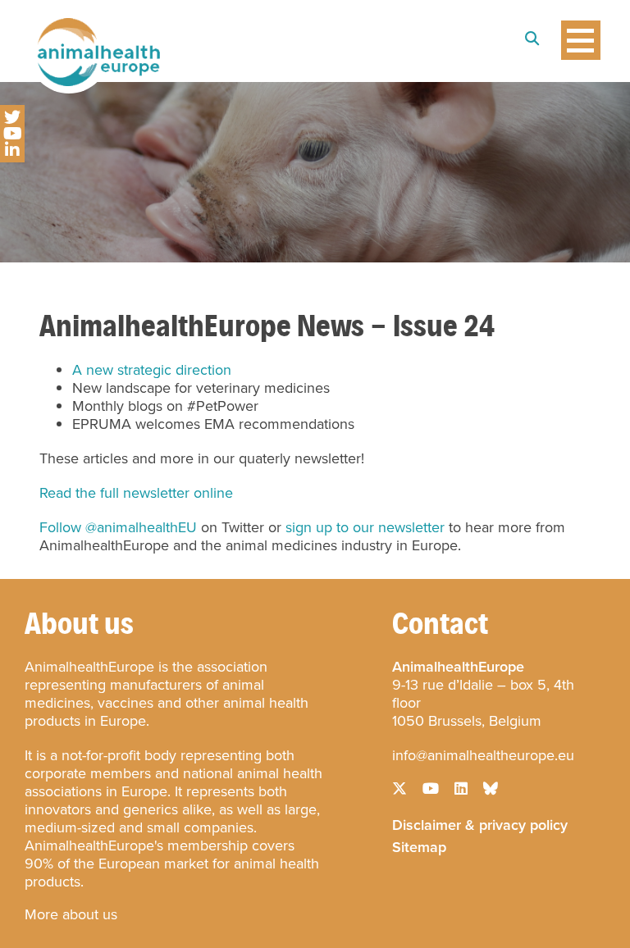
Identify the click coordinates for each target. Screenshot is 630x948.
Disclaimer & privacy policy (480, 823)
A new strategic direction (151, 370)
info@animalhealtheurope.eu (483, 755)
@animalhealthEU (141, 527)
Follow (60, 527)
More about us (71, 914)
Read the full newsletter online (136, 493)
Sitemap (419, 845)
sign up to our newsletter (365, 527)
